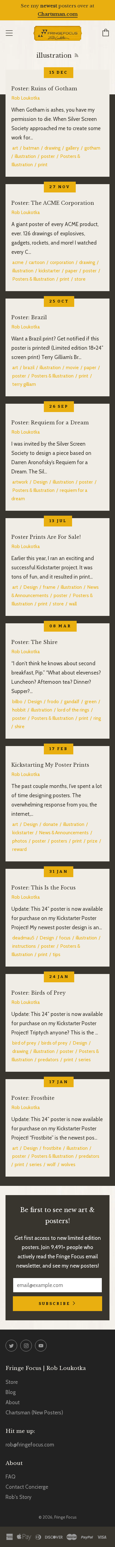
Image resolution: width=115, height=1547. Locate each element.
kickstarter (49, 271)
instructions (24, 946)
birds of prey (54, 1043)
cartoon (37, 262)
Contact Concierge (27, 1487)
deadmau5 (23, 938)
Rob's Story (19, 1497)
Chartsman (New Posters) (34, 1412)
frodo (53, 701)
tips (56, 954)
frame (49, 587)
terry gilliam (24, 384)
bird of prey (24, 1043)
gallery (72, 148)
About (13, 1402)
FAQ (10, 1477)
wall (73, 604)
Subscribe (54, 1303)
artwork (20, 482)
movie (72, 367)
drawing (52, 148)
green (91, 701)
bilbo (17, 701)
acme (18, 262)
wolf (51, 1164)
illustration (25, 156)
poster (48, 156)
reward (19, 849)
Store (12, 1382)
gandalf (71, 701)
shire (20, 726)
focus (65, 938)
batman (31, 148)
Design (40, 482)
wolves (68, 1164)
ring (97, 718)
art (15, 148)
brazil (28, 367)
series (85, 1059)
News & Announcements (64, 832)
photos (19, 841)
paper (71, 271)
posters (59, 841)
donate (50, 824)
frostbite (52, 1148)
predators (48, 1059)
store (80, 279)
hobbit (19, 710)
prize (92, 841)
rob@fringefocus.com (30, 1445)
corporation (62, 262)
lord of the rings (73, 710)
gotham (92, 148)
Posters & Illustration (33, 279)
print (43, 164)
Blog (11, 1392)
